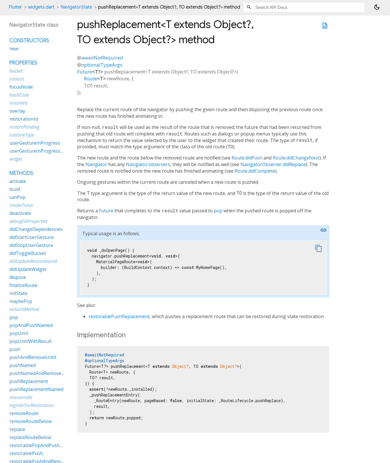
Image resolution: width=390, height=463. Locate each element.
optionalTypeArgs (101, 64)
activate (17, 181)
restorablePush (26, 453)
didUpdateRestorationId (33, 261)
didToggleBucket (27, 253)
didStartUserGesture (31, 237)
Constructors (29, 41)
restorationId (23, 119)
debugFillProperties (28, 221)
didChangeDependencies (36, 229)
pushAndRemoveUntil (32, 357)
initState (18, 293)
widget (15, 159)
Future (84, 71)
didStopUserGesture (31, 245)
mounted (18, 103)
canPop (17, 197)
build (14, 189)
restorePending (24, 127)
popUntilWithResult (30, 341)
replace (17, 429)
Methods (21, 173)
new (13, 49)
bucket (16, 71)
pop (218, 210)
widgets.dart (41, 7)
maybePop (20, 301)
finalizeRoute (23, 285)
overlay (17, 111)
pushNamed (22, 365)
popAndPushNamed (31, 325)
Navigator (96, 164)
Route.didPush (247, 158)
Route (90, 78)
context (16, 79)
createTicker (21, 205)
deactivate (20, 213)
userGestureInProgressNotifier (43, 151)
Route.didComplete (255, 171)
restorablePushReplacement (119, 316)
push (14, 349)
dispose (17, 277)
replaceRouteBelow (30, 437)
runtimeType (21, 135)
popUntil (18, 333)
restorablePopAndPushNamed (42, 445)
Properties (23, 63)
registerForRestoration (31, 405)
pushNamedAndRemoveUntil (40, 373)
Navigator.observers (148, 164)
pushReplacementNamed (36, 389)
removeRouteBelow (30, 421)
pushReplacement (28, 381)
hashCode (19, 95)
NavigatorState (76, 7)
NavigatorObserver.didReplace (273, 164)
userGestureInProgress (34, 143)
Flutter (15, 7)
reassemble (20, 397)
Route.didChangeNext (296, 158)
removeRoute (24, 413)
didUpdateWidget (28, 269)
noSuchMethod (24, 309)
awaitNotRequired (102, 57)
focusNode (21, 87)
